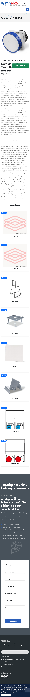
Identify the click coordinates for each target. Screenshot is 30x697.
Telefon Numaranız (10, 586)
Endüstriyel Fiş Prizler (10, 16)
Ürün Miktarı (8, 600)
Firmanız (7, 579)
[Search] (22, 10)
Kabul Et (5, 695)
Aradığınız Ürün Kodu (10, 593)
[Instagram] (4, 676)
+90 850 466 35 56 (8, 664)
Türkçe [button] (26, 3)
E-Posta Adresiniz (10, 572)
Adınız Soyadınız (9, 565)
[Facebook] (2, 676)
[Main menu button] (27, 9)
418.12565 (19, 16)
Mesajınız (7, 608)
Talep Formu (20, 65)
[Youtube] (7, 676)
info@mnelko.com (7, 667)
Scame (2, 16)
